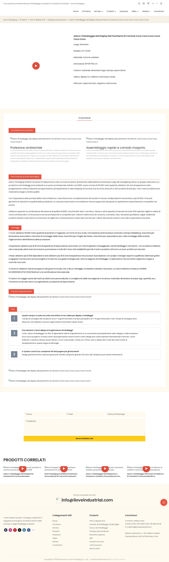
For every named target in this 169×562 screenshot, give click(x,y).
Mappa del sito (118, 559)
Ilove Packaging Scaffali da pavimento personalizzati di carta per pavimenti (61, 475)
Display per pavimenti (57, 20)
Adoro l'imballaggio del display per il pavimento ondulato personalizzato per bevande (103, 475)
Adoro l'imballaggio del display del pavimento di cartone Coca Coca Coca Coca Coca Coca (109, 20)
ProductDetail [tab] (84, 118)
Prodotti (23, 20)
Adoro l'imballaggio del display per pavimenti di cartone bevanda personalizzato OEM (18, 475)
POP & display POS (37, 20)
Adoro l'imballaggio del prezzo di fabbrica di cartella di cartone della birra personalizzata (145, 475)
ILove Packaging (10, 20)
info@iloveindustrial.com (87, 500)
